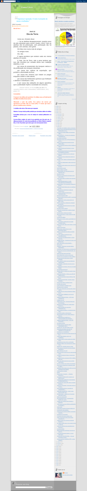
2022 (57, 112)
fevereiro (59, 443)
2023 (57, 111)
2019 (57, 449)
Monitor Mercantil (61, 73)
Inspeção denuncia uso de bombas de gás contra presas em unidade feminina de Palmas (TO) (65, 84)
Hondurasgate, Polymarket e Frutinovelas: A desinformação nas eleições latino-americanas (66, 89)
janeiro (58, 444)
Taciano (66, 472)
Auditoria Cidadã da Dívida (63, 64)
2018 (57, 451)
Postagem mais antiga (45, 135)
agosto (58, 120)
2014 (57, 457)
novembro (59, 115)
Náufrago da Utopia (61, 78)
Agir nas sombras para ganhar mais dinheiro (66, 363)
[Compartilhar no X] (36, 126)
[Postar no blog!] (34, 126)
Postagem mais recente (18, 135)
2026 (57, 106)
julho (58, 121)
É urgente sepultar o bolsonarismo (64, 313)
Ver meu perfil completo (67, 474)
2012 (57, 460)
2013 (57, 458)
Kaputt (58, 372)
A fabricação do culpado (62, 370)
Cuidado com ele (60, 300)
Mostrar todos (74, 99)
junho (58, 123)
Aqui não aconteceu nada (62, 195)
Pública (59, 87)
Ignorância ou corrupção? (62, 414)
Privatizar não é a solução (62, 287)
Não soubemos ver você (62, 350)
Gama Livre (27, 7)
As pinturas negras (61, 323)
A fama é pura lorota (61, 227)
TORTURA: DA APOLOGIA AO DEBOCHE (66, 408)
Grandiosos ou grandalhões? (63, 331)
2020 (57, 448)
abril (58, 126)
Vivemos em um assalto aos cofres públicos (66, 256)
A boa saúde (59, 406)
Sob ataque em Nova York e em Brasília (65, 342)
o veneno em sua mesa (38, 128)
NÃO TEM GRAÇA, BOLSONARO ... (64, 243)
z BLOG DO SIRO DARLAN (63, 93)
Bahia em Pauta (60, 69)
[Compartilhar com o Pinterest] (39, 126)
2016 (57, 454)
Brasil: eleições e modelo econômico (64, 21)
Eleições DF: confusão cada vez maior (65, 346)
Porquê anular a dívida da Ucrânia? (64, 212)
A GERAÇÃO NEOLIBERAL (63, 410)
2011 (57, 461)
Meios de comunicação (62, 396)
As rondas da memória (61, 138)
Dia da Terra (16, 28)
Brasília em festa (60, 174)
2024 (57, 109)
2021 (57, 446)
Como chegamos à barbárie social (64, 285)
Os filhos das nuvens (61, 284)
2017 (57, 452)
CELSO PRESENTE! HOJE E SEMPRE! (65, 79)
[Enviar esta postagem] (30, 126)
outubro (59, 117)
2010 (57, 463)
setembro (59, 118)
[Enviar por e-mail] (32, 126)
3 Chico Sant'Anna (61, 57)
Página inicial (32, 135)
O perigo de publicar (61, 217)
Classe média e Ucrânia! (62, 169)
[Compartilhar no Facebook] (37, 126)
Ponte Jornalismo (61, 81)
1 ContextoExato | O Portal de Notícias (66, 55)
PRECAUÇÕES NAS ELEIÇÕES (64, 253)
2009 (57, 465)
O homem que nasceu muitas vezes (64, 416)
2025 (57, 107)
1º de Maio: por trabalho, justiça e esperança (66, 127)
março (58, 441)
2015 (57, 455)
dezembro (59, 114)
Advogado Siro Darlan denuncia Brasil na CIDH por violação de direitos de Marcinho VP (65, 95)
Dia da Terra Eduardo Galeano (26, 128)
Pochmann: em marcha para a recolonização (66, 249)
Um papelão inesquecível (62, 269)
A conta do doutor (60, 428)
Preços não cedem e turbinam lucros (64, 282)
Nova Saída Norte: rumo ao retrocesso (65, 255)
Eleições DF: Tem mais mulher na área (65, 327)
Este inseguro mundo (61, 168)
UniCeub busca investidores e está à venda (66, 59)
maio (58, 124)
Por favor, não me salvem (62, 208)
